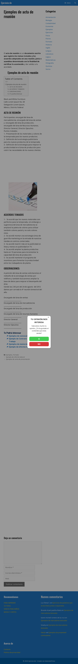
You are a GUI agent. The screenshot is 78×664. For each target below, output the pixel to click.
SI (39, 339)
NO (39, 344)
